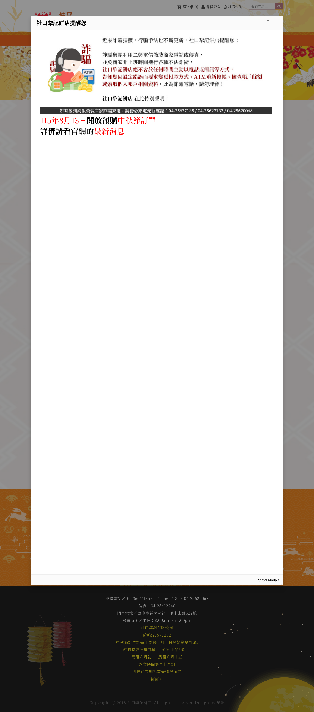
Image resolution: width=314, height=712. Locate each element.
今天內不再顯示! (269, 580)
